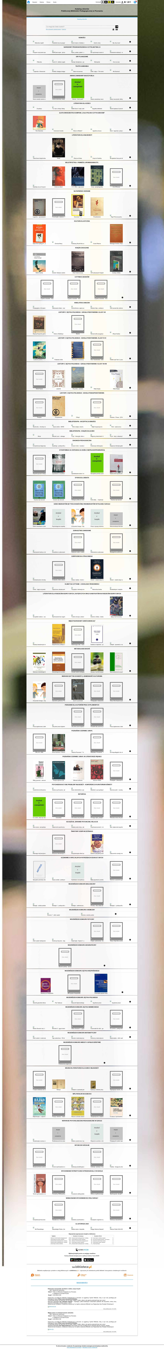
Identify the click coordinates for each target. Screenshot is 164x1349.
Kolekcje (64, 29)
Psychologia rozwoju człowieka (57, 1243)
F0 (122, 2)
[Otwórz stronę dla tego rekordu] (40, 41)
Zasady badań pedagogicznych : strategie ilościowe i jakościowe (63, 1242)
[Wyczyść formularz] (113, 29)
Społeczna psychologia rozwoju (99, 1240)
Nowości (34, 2)
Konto (54, 2)
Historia (42, 2)
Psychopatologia (96, 1243)
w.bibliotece (74, 1270)
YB (109, 2)
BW (106, 2)
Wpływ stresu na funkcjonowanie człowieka (60, 1312)
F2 (129, 2)
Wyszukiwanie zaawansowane (53, 29)
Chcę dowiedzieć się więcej (74, 1347)
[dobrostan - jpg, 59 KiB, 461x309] (52, 1306)
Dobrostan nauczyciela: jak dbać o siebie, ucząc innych (64, 1288)
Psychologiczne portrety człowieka (57, 1239)
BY (113, 2)
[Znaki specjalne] (116, 29)
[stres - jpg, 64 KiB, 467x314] (50, 1329)
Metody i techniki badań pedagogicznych (80, 1240)
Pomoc (48, 2)
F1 (125, 2)
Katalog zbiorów (82, 19)
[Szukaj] (116, 26)
